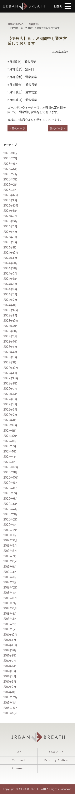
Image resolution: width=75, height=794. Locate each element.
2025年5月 (10, 226)
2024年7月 (10, 274)
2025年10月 (10, 206)
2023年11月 (10, 316)
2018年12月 (10, 588)
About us (56, 752)
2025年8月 (10, 211)
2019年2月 (10, 582)
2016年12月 (10, 697)
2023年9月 (10, 326)
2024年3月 (10, 294)
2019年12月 (10, 530)
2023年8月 (10, 331)
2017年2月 (9, 687)
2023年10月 (10, 321)
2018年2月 (10, 624)
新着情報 (33, 24)
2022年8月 (10, 384)
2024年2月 (10, 300)
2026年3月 (10, 179)
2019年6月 (10, 561)
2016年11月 (10, 703)
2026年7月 (10, 158)
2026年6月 (10, 164)
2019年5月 (10, 567)
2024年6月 (10, 279)
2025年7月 (10, 216)
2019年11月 (10, 535)
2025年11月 (10, 200)
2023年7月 (10, 336)
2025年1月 (9, 248)
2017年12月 (10, 635)
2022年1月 (9, 420)
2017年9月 (9, 650)
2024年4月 (10, 289)
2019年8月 (10, 551)
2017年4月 (9, 676)
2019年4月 (10, 572)
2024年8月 (10, 268)
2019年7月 (9, 556)
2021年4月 (9, 457)
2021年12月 (10, 425)
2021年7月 (9, 446)
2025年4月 (10, 232)
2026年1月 (10, 190)
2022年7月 (10, 389)
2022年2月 (10, 415)
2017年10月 (10, 645)
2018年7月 (9, 603)
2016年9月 (10, 713)
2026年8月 (10, 153)
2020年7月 (10, 493)
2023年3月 (10, 357)
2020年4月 (10, 509)
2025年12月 (10, 195)
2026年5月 (10, 169)
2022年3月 (10, 410)
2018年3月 (10, 619)
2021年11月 (9, 431)
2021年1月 (9, 462)
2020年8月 (10, 488)
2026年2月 (10, 185)
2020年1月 (10, 525)
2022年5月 (10, 399)
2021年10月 (10, 436)
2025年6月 (10, 221)
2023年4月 (10, 352)
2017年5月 (9, 671)
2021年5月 (9, 452)
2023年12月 (10, 310)
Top (18, 752)
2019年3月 (10, 577)
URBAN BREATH (16, 24)
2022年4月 (10, 404)
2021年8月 (10, 441)
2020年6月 (10, 499)
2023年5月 (10, 347)
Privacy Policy (56, 760)
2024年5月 (10, 284)
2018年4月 (10, 614)
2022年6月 (10, 394)
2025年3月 (10, 237)
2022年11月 (10, 373)
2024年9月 (10, 263)
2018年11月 (10, 593)
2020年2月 (10, 520)
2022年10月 (10, 378)
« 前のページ (17, 128)
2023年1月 (9, 362)
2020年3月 (10, 514)
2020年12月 (10, 467)
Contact (19, 760)
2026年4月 (10, 174)
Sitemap (18, 768)
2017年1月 (9, 692)
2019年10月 (10, 540)
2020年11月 (10, 472)
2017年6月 (9, 666)
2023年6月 (10, 342)
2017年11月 (9, 640)
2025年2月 (10, 242)
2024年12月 (10, 253)
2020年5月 (10, 504)
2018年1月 (9, 629)
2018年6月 (10, 608)
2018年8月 (10, 598)
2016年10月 (10, 708)
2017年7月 (9, 661)
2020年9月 (10, 483)
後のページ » (57, 128)
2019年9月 (10, 546)
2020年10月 (11, 478)
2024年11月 (10, 258)
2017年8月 (9, 656)
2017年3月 (9, 682)
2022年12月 (10, 368)
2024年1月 (9, 305)
